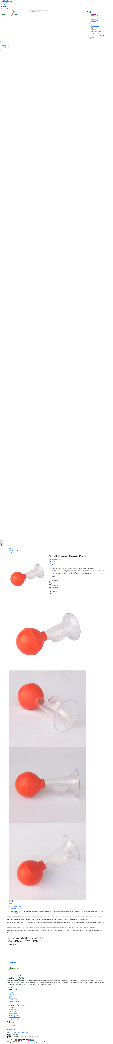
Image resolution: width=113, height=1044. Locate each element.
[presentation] (1, 544)
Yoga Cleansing (13, 1015)
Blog (3, 4)
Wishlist (95, 30)
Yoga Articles (13, 1013)
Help (3, 6)
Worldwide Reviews (57, 559)
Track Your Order (7, 3)
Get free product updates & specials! (17, 1032)
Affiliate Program (7, 1)
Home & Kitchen (14, 550)
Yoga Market (13, 1009)
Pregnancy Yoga (14, 1019)
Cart (92, 38)
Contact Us (5, 8)
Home (4, 45)
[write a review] (52, 565)
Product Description (15, 906)
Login (92, 24)
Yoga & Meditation (14, 1017)
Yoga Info (12, 1008)
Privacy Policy (13, 1000)
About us (11, 994)
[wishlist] (50, 585)
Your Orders (96, 28)
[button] (91, 11)
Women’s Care (13, 552)
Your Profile (95, 26)
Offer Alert (12, 1022)
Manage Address (97, 31)
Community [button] (12, 1011)
